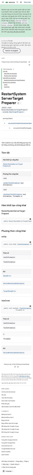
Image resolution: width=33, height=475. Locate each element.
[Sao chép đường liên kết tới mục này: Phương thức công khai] (27, 231)
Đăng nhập (27, 2)
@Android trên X (6, 414)
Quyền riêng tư (15, 464)
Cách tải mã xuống (6, 398)
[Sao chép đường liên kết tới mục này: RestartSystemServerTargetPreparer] (11, 214)
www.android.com (6, 446)
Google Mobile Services (8, 449)
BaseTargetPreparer (16, 112)
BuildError (7, 276)
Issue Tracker (5, 454)
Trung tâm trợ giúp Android (9, 440)
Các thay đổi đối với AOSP (16, 32)
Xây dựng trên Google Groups (10, 429)
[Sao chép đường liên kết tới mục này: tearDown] (12, 301)
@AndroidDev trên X (7, 417)
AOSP (3, 58)
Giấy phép (6, 464)
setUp (5, 183)
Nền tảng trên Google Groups (10, 426)
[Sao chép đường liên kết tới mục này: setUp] (8, 237)
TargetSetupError (9, 291)
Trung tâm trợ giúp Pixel (8, 443)
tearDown (6, 194)
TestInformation (14, 183)
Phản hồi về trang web (9, 467)
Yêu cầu (3, 395)
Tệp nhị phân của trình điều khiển (10, 406)
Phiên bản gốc (5, 404)
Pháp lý (26, 461)
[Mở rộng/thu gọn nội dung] (13, 69)
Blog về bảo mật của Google (9, 423)
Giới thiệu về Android (7, 461)
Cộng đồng (19, 461)
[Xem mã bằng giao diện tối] (30, 219)
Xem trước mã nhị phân (8, 401)
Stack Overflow (5, 451)
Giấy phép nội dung (24, 376)
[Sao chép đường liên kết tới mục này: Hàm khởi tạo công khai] (28, 205)
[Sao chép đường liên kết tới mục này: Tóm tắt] (11, 153)
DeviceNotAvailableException (13, 283)
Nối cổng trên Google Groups (10, 432)
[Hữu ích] (29, 62)
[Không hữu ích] (29, 64)
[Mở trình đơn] (3, 2)
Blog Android (5, 420)
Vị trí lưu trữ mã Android (8, 392)
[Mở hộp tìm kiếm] (17, 2)
